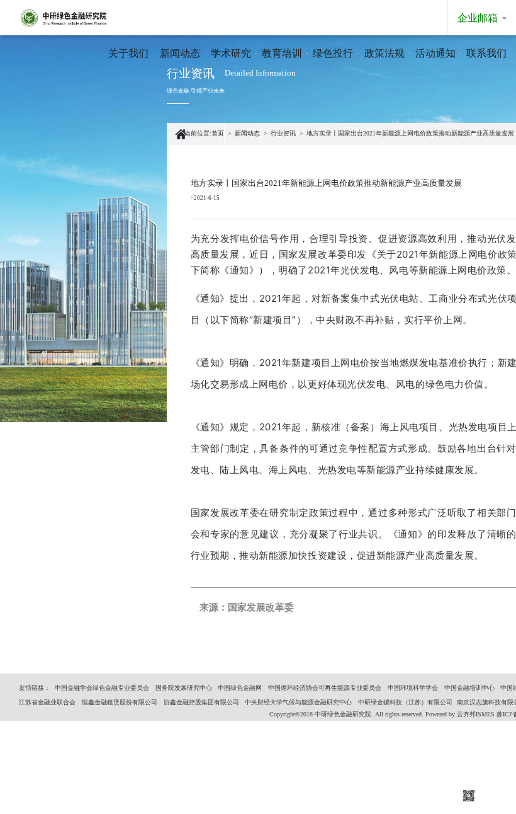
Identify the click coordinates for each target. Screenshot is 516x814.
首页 (217, 133)
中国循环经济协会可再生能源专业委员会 (324, 687)
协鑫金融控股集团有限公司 (201, 702)
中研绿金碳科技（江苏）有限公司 (405, 702)
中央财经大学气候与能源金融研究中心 (298, 702)
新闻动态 (180, 53)
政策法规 (384, 53)
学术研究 (231, 53)
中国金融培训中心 (469, 687)
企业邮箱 (477, 18)
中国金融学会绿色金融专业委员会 (102, 687)
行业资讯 (283, 133)
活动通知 (435, 53)
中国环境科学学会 (413, 687)
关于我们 (128, 53)
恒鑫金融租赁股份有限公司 (119, 702)
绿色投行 (333, 53)
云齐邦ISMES (476, 714)
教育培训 (282, 53)
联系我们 (486, 53)
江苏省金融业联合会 (47, 702)
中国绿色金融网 (240, 687)
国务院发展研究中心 (183, 687)
